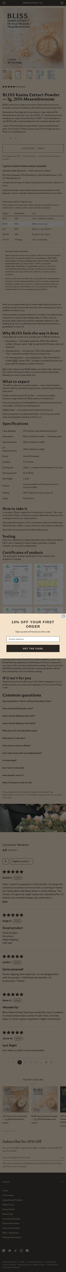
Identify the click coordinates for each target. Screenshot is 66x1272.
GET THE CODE (33, 648)
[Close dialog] (63, 616)
